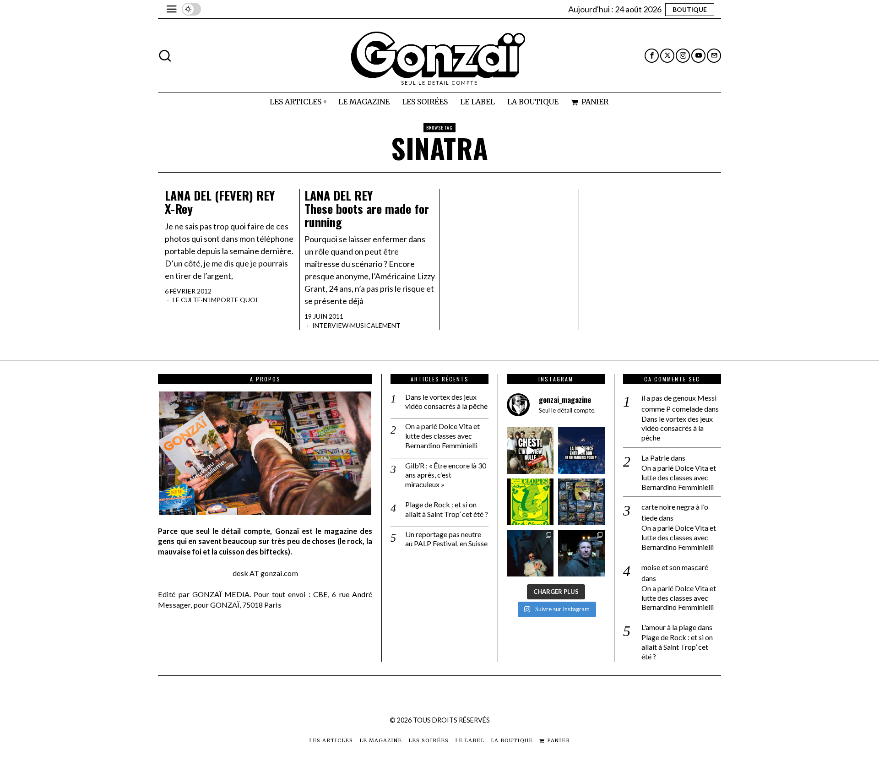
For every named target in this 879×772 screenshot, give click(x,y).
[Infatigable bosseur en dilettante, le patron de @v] (581, 553)
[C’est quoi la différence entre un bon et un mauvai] (581, 450)
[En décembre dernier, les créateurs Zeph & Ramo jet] (581, 501)
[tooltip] (652, 56)
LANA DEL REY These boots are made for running (366, 208)
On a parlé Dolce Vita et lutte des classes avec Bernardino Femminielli (442, 436)
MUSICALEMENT (375, 325)
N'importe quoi (230, 300)
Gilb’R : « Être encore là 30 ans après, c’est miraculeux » (445, 475)
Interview (330, 325)
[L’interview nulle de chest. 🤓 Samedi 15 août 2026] (530, 450)
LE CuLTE (187, 300)
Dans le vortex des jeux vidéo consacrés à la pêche (446, 401)
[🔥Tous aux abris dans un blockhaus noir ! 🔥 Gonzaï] (530, 501)
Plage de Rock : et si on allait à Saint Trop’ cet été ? (446, 509)
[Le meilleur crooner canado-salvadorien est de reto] (530, 553)
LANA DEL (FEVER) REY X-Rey (220, 202)
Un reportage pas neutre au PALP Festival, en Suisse (446, 539)
